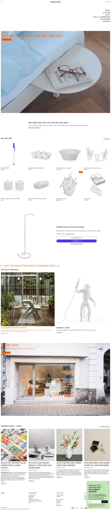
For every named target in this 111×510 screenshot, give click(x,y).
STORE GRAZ (59, 505)
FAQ (57, 504)
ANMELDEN (104, 501)
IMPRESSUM (31, 496)
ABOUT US (58, 501)
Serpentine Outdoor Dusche (70, 227)
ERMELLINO (4, 507)
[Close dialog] (108, 482)
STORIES (58, 496)
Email (85, 499)
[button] (107, 2)
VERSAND (31, 498)
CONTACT (58, 502)
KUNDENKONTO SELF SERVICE (35, 501)
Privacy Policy (90, 507)
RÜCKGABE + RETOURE (34, 499)
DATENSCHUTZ (32, 495)
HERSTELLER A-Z (60, 499)
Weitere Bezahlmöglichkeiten (77, 243)
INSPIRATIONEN (59, 495)
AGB (29, 502)
